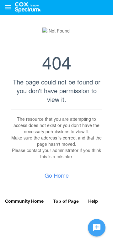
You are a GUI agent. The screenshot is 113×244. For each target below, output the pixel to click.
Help (93, 201)
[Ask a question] (96, 227)
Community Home (24, 201)
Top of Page (66, 201)
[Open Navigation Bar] (10, 7)
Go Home (57, 175)
